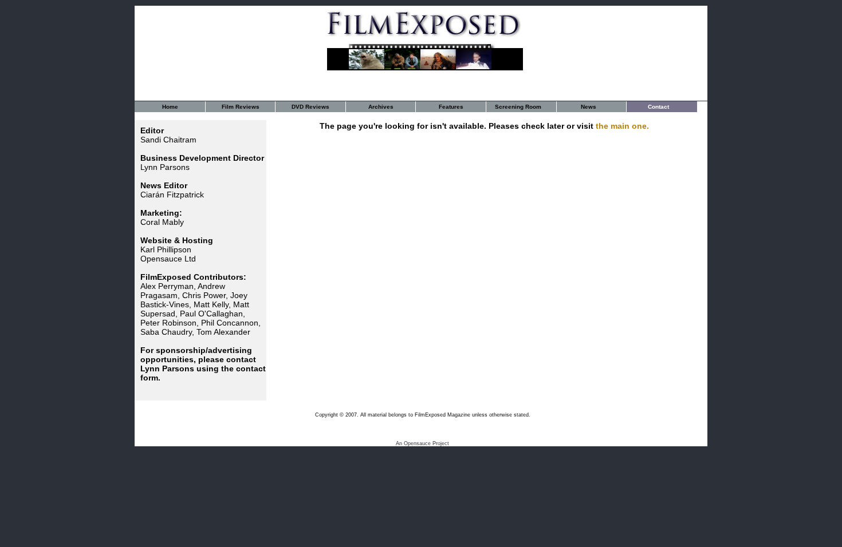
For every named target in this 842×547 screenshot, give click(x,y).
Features (451, 107)
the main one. (622, 125)
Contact (658, 107)
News (588, 107)
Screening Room (518, 107)
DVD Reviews (310, 107)
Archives (381, 107)
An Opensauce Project (422, 443)
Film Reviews (240, 107)
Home (170, 107)
